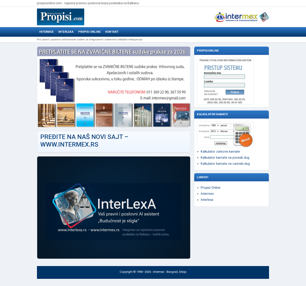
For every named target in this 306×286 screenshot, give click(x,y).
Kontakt (112, 31)
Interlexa (66, 31)
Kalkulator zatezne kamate (220, 152)
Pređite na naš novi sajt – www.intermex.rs (84, 140)
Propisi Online (89, 31)
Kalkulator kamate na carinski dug (225, 164)
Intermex (46, 31)
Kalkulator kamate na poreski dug (225, 158)
